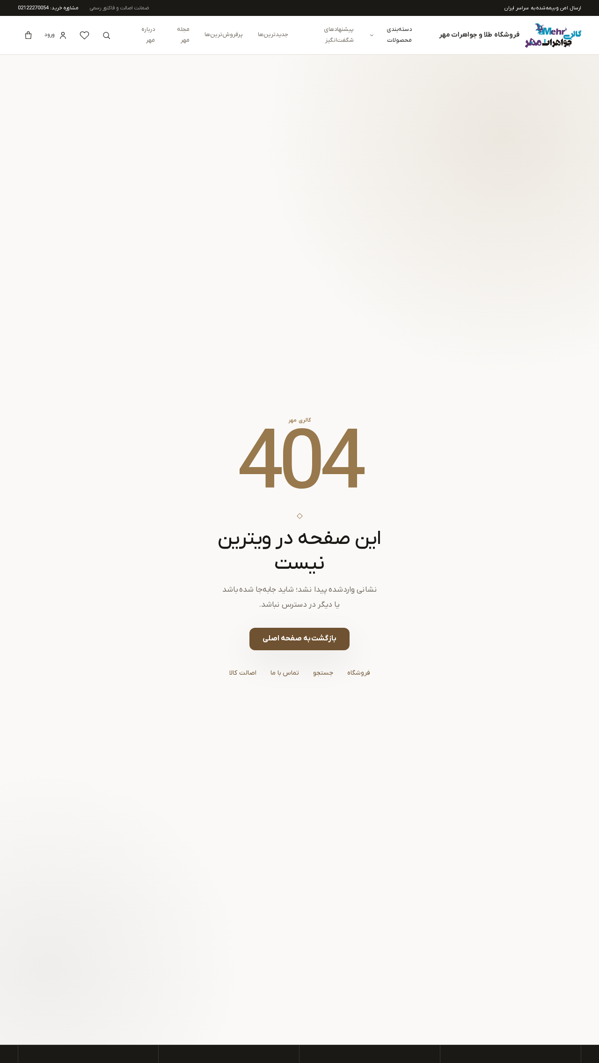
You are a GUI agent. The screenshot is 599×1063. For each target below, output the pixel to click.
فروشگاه (358, 673)
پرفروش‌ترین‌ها (224, 34)
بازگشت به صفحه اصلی (299, 638)
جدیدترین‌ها (273, 34)
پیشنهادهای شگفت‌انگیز (339, 35)
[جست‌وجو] (106, 35)
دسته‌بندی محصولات (399, 35)
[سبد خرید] (28, 35)
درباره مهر (148, 35)
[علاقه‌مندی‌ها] (84, 35)
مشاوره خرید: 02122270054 (48, 8)
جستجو (323, 673)
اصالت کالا (242, 673)
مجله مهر (183, 35)
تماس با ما (284, 673)
